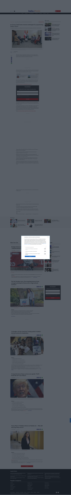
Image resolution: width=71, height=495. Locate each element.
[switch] (45, 248)
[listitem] (35, 247)
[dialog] (35, 247)
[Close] (48, 237)
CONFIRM (30, 256)
